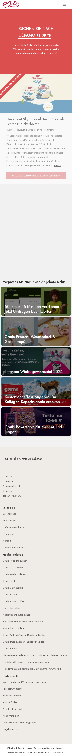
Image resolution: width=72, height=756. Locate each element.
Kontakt (7, 540)
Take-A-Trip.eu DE (12, 495)
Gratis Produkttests (45, 130)
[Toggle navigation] (64, 4)
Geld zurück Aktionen (26, 130)
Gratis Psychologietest (14, 574)
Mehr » (57, 165)
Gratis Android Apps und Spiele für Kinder (24, 635)
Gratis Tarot (9, 581)
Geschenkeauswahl (13, 709)
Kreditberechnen (12, 695)
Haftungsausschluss (13, 527)
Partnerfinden (10, 702)
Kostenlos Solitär (11, 608)
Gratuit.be (8, 481)
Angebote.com (10, 729)
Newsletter (9, 533)
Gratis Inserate (10, 594)
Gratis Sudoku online (13, 601)
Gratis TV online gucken (15, 560)
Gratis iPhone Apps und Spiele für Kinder (23, 641)
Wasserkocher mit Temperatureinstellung (24, 682)
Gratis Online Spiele (13, 587)
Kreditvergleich (11, 715)
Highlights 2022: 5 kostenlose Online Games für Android (32, 668)
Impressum (9, 520)
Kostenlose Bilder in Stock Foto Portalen (23, 621)
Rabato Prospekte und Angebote (19, 722)
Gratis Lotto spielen (13, 567)
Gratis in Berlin (10, 648)
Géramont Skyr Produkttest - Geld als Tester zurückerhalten (35, 122)
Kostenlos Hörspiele (13, 628)
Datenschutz (9, 513)
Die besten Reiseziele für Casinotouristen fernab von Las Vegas (35, 655)
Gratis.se (7, 490)
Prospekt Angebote (12, 688)
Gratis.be (7, 476)
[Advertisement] (36, 237)
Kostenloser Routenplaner (16, 614)
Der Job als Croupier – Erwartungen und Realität (27, 662)
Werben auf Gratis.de (14, 547)
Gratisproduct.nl (11, 486)
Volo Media (57, 752)
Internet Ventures (17, 752)
